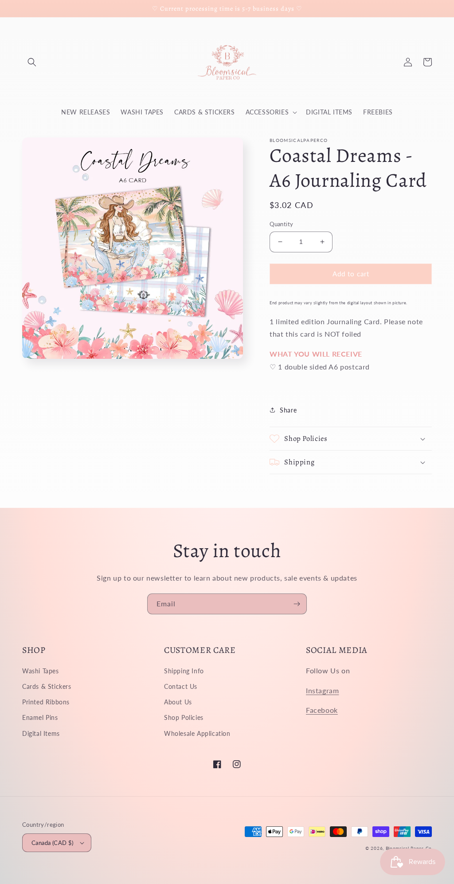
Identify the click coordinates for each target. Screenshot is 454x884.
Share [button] (288, 410)
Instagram (322, 690)
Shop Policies (184, 717)
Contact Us (180, 686)
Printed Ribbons (46, 702)
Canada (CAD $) (52, 842)
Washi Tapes (40, 671)
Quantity (281, 224)
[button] (32, 62)
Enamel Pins (40, 717)
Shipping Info (184, 671)
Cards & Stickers (46, 686)
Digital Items (41, 733)
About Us (178, 702)
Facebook (322, 710)
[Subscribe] (296, 603)
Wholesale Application (197, 733)
